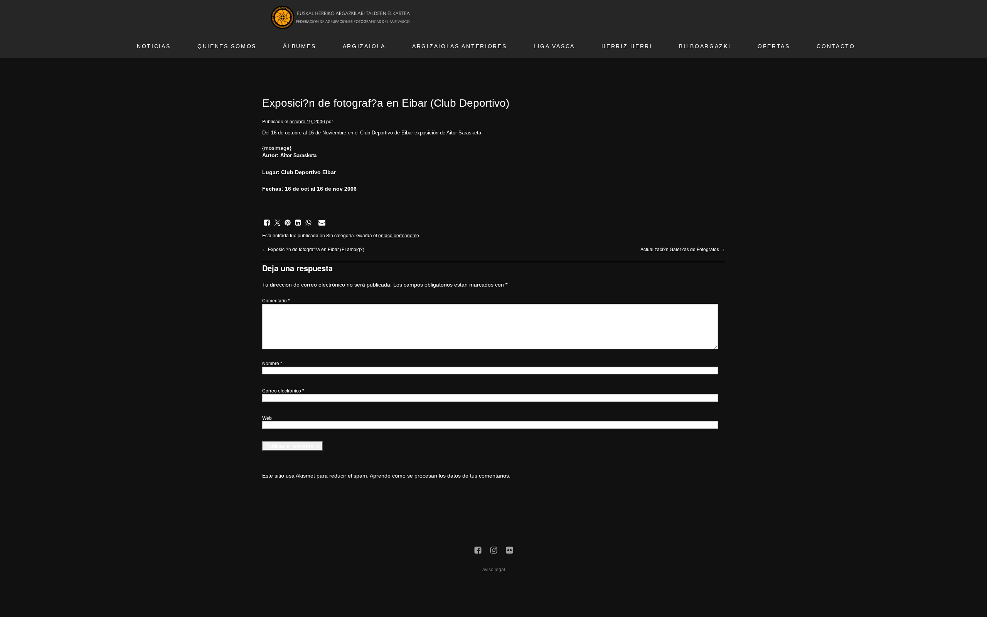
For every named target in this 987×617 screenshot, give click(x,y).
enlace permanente (398, 235)
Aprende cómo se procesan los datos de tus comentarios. (440, 476)
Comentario (276, 300)
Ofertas (774, 46)
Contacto (836, 46)
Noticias (154, 46)
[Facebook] (478, 550)
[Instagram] (494, 550)
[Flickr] (509, 550)
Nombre (272, 363)
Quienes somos (226, 46)
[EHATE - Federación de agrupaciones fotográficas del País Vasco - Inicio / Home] (341, 17)
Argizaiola (364, 46)
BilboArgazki (705, 46)
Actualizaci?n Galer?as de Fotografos (682, 249)
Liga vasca (554, 46)
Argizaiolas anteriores (459, 46)
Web (267, 417)
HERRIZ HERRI (626, 46)
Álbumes (299, 46)
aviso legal (493, 569)
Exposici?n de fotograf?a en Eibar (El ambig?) (313, 249)
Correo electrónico (283, 390)
